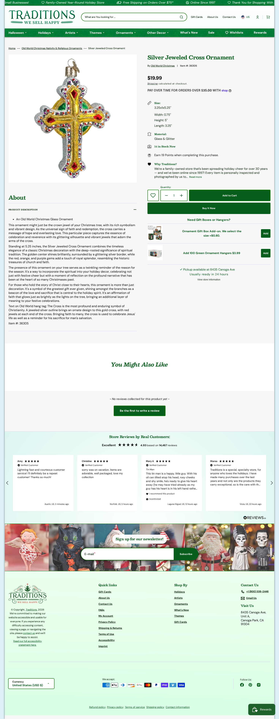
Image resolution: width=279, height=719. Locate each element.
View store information (208, 279)
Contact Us (105, 604)
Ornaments (181, 604)
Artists (178, 597)
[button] (257, 17)
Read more (195, 177)
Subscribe (186, 554)
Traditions (31, 609)
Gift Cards (105, 591)
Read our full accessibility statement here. (27, 643)
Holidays (179, 591)
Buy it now (208, 208)
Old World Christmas (163, 65)
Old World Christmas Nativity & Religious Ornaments (52, 48)
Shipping (152, 83)
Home (12, 48)
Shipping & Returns (110, 628)
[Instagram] (259, 685)
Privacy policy (115, 707)
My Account (106, 616)
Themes (179, 616)
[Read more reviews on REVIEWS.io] (254, 518)
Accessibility (107, 640)
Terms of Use (106, 634)
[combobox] (134, 17)
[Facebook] (242, 685)
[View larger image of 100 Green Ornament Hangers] (155, 259)
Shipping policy (155, 707)
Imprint (103, 646)
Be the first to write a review (139, 411)
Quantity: (165, 187)
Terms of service (135, 707)
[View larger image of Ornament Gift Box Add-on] (155, 240)
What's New (181, 610)
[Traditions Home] (42, 17)
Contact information (178, 707)
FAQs (101, 610)
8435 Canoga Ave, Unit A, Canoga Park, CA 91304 (253, 618)
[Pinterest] (250, 685)
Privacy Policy (107, 622)
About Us (104, 597)
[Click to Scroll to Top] (272, 697)
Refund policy (97, 707)
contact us (29, 633)
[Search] (182, 17)
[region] (139, 483)
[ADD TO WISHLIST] (153, 195)
